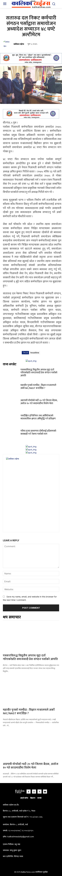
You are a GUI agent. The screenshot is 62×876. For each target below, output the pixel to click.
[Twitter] (39, 792)
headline (34, 352)
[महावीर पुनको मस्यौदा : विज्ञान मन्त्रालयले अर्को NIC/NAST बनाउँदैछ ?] (11, 388)
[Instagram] (34, 792)
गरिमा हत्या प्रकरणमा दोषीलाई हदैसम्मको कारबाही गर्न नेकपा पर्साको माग (38, 432)
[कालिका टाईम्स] (7, 44)
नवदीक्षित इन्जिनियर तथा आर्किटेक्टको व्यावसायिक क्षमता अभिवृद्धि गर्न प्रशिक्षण (38, 417)
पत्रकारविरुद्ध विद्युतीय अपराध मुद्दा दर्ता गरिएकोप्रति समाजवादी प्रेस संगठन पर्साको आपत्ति (38, 373)
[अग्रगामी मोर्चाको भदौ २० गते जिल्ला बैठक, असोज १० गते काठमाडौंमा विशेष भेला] (11, 403)
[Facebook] (29, 792)
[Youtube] (45, 792)
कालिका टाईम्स (19, 44)
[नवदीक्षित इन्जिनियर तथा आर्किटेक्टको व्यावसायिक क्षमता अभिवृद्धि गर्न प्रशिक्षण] (11, 418)
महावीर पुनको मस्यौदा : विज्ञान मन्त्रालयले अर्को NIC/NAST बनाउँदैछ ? (38, 386)
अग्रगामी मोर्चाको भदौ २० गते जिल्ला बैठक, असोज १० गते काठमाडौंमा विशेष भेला (39, 401)
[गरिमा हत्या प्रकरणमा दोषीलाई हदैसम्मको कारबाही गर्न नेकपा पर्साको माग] (11, 434)
